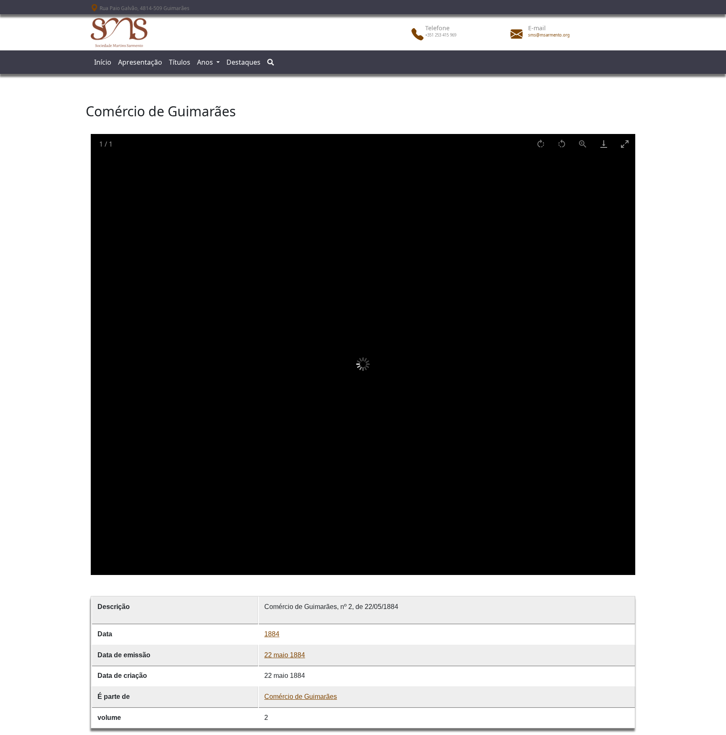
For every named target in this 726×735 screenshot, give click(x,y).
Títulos (179, 62)
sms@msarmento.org (549, 35)
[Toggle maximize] (624, 144)
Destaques (243, 62)
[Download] (603, 144)
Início (102, 62)
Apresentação (140, 62)
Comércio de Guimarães (300, 696)
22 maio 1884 (284, 655)
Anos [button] (206, 62)
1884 (271, 634)
